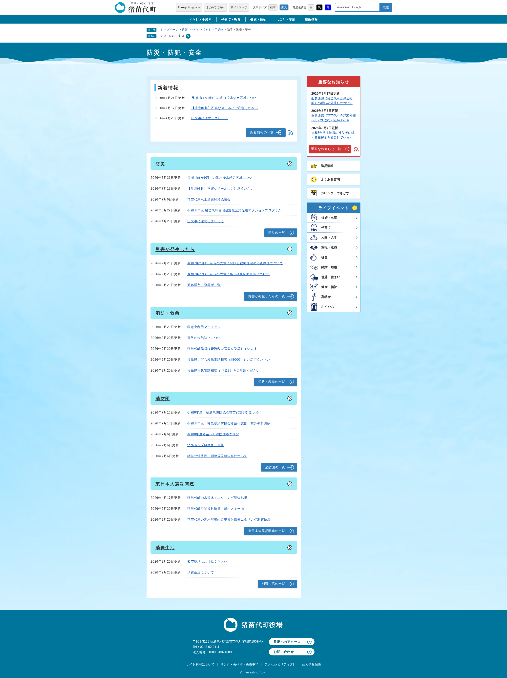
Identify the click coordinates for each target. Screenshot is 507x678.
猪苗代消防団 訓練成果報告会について (217, 456)
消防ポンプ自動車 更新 (205, 445)
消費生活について (200, 572)
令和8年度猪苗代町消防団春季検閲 (213, 434)
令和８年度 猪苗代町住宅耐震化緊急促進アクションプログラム (234, 210)
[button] (333, 208)
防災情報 (327, 165)
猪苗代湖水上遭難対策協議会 (209, 199)
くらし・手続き (200, 19)
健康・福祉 (258, 19)
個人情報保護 (311, 664)
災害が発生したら (175, 249)
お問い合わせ (284, 651)
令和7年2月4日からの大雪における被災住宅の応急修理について (235, 263)
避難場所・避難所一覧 (204, 285)
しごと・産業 (285, 19)
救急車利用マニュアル (204, 327)
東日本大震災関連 (174, 483)
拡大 (284, 7)
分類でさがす (190, 29)
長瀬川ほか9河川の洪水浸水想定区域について (225, 98)
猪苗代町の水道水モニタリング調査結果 (217, 497)
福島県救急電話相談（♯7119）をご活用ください (223, 370)
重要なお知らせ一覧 (326, 149)
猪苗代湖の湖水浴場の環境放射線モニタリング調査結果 (229, 519)
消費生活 (165, 547)
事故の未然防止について (205, 337)
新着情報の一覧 (262, 132)
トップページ (169, 29)
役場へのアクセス (287, 641)
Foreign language (189, 7)
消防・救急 (167, 313)
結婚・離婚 (329, 267)
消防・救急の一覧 (271, 381)
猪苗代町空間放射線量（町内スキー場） (217, 508)
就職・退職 (329, 247)
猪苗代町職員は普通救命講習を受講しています (222, 348)
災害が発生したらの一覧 (266, 296)
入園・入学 (329, 237)
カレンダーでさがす (335, 193)
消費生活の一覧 (273, 583)
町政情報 (311, 19)
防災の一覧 (276, 232)
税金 (324, 257)
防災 (160, 163)
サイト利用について (200, 664)
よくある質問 (330, 179)
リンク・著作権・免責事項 (239, 664)
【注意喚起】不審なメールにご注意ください (224, 108)
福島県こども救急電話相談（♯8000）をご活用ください (228, 359)
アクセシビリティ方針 (280, 664)
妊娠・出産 (329, 217)
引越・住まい (330, 277)
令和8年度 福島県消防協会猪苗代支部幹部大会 (223, 412)
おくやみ (327, 306)
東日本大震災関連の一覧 (266, 531)
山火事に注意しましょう (209, 118)
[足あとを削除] (188, 36)
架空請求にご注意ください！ (209, 561)
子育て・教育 (230, 19)
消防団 (162, 398)
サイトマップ (239, 7)
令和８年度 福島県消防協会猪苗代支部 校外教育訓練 (229, 423)
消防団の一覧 (275, 467)
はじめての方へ (215, 7)
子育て (326, 227)
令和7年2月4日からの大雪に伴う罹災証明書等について (228, 274)
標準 (273, 7)
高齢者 (326, 297)
